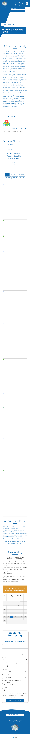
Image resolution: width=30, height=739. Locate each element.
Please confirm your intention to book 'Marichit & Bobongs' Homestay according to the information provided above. (14, 695)
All (7, 174)
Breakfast (6, 666)
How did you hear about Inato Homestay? (13, 680)
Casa (4, 685)
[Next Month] (25, 595)
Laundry (5, 664)
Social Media (6, 689)
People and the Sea (8, 684)
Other (4, 690)
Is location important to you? (14, 128)
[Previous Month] (4, 595)
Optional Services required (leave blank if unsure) (15, 663)
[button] (27, 3)
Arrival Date (5, 669)
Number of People (7, 657)
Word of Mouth (7, 682)
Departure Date (6, 675)
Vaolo (5, 687)
